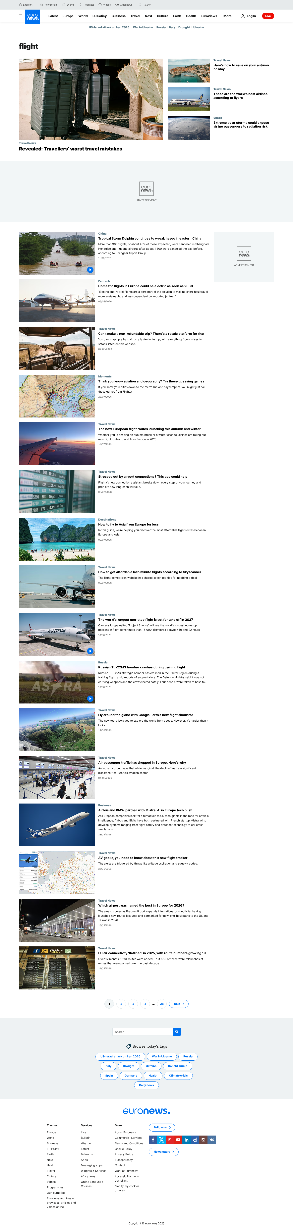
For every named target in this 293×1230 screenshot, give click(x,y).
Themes (52, 1125)
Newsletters (162, 1151)
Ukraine (198, 27)
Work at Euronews (126, 1170)
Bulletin (85, 1137)
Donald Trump (177, 1066)
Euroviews (209, 16)
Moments (105, 376)
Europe (68, 16)
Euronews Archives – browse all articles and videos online (61, 1202)
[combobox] (160, 5)
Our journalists (56, 1192)
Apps (84, 1159)
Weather (86, 1143)
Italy (172, 27)
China (102, 233)
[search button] (140, 5)
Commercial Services (128, 1137)
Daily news (146, 1085)
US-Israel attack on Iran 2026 (109, 27)
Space (217, 117)
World (83, 16)
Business (119, 16)
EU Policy (99, 16)
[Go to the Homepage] (32, 17)
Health (191, 16)
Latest (53, 16)
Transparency (124, 1159)
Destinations (107, 519)
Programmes (55, 1187)
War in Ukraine (143, 27)
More (118, 1125)
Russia (161, 27)
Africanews (88, 1176)
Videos (51, 1181)
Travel (135, 16)
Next (148, 16)
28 (162, 1003)
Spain (109, 1075)
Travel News (27, 142)
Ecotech (104, 281)
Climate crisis (178, 1075)
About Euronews (125, 1132)
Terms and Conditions (129, 1143)
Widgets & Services (93, 1170)
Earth (177, 16)
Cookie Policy (123, 1148)
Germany (131, 1075)
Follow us (87, 1154)
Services (86, 1125)
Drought (184, 27)
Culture (162, 16)
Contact (120, 1165)
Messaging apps (91, 1165)
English (27, 4)
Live (268, 16)
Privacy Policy (124, 1154)
